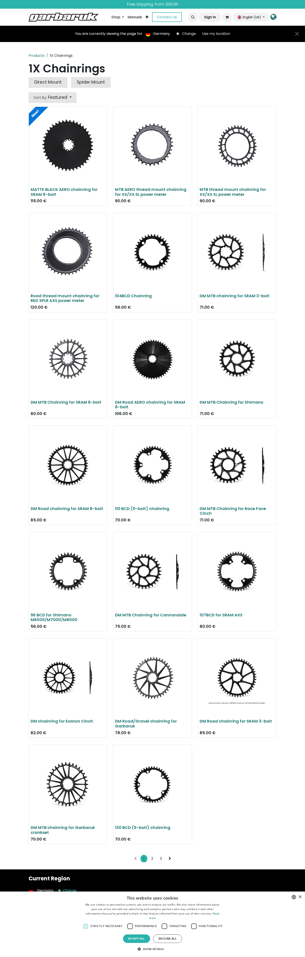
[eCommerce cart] (227, 17)
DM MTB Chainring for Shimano (231, 402)
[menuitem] (118, 17)
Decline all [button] (168, 938)
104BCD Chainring (133, 296)
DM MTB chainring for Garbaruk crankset (63, 830)
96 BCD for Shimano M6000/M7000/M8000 (54, 617)
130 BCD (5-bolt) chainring (142, 827)
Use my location (216, 33)
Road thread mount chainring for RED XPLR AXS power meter (65, 298)
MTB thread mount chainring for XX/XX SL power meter (233, 192)
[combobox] (294, 897)
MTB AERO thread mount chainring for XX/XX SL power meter (150, 192)
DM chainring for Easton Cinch (62, 721)
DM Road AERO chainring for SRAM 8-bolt (150, 404)
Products (36, 55)
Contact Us (167, 17)
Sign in (210, 17)
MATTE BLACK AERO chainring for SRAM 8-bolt (64, 192)
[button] (193, 17)
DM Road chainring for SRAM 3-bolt (236, 721)
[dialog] (152, 924)
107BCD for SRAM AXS (221, 615)
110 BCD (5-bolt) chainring (142, 508)
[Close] (297, 33)
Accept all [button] (136, 938)
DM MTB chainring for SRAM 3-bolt (234, 296)
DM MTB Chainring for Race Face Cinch (233, 511)
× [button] (300, 897)
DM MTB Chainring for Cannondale (150, 615)
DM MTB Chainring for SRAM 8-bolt (66, 402)
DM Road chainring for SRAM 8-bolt (67, 508)
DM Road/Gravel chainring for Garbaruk (146, 723)
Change (189, 33)
